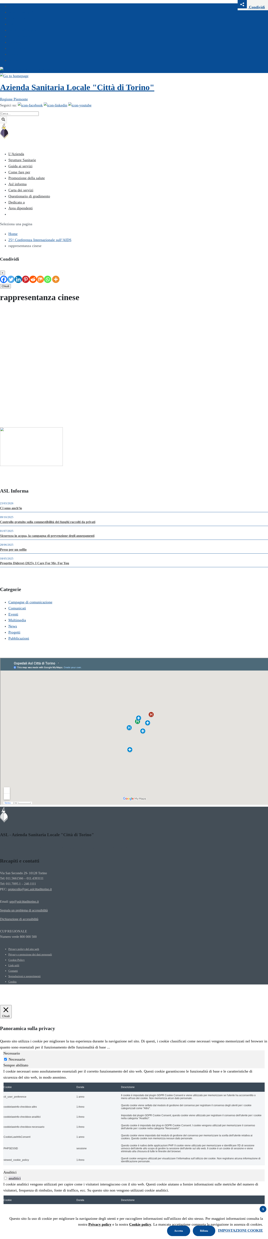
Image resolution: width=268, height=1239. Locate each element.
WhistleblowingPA (21, 12)
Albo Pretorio (17, 18)
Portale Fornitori (19, 48)
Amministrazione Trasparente (27, 6)
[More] (55, 279)
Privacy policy (99, 1224)
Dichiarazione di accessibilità (19, 919)
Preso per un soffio (13, 550)
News (12, 626)
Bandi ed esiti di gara (22, 30)
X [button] (263, 1209)
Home (13, 234)
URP (11, 24)
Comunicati (17, 608)
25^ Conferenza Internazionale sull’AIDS (39, 240)
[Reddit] (33, 279)
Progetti (14, 632)
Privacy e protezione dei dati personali (30, 954)
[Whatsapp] (47, 279)
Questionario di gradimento (29, 196)
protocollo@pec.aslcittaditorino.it (30, 889)
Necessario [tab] (11, 1053)
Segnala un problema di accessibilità (24, 910)
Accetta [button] (178, 1230)
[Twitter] (11, 279)
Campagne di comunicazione (30, 602)
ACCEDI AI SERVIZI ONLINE (46, 70)
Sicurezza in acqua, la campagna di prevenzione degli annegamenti (47, 536)
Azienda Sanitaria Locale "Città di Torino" (77, 87)
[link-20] (4, 138)
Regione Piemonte (14, 99)
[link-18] (55, 105)
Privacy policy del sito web (23, 949)
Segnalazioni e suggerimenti (24, 976)
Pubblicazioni (18, 638)
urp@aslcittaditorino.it (24, 902)
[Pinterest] (25, 279)
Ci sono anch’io (11, 508)
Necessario (17, 1059)
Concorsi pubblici (20, 36)
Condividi (256, 7)
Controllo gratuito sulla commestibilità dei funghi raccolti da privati (47, 522)
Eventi (13, 614)
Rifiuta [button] (204, 1230)
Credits (12, 981)
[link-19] (79, 105)
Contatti (13, 970)
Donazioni (15, 60)
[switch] (5, 1178)
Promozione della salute (26, 178)
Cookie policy (140, 1224)
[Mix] (40, 279)
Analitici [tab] (10, 1172)
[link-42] (31, 465)
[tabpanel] (134, 1116)
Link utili (13, 965)
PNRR (12, 42)
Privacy (13, 54)
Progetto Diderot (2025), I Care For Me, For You (34, 563)
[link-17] (30, 105)
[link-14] (14, 76)
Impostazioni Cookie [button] (240, 1230)
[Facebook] (3, 279)
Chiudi (5, 286)
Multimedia (17, 620)
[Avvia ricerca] (3, 119)
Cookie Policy (16, 959)
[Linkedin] (18, 279)
